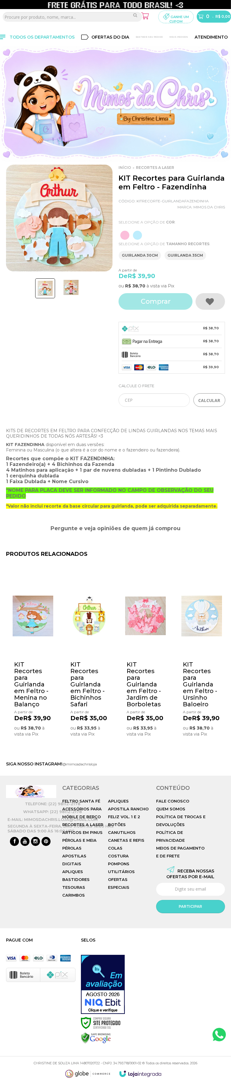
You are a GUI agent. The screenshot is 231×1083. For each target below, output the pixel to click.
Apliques (72, 871)
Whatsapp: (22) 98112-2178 (52, 811)
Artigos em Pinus (82, 832)
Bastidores (76, 879)
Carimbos (73, 895)
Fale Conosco (172, 801)
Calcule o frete (136, 385)
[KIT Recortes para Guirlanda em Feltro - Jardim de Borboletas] (145, 657)
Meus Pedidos (178, 37)
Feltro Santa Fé (81, 801)
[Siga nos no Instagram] (35, 842)
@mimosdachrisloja (79, 764)
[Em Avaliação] (103, 984)
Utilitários (121, 871)
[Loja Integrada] (140, 1074)
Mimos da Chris (209, 207)
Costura (118, 855)
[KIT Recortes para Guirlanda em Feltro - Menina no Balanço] (33, 657)
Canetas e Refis (126, 840)
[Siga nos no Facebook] (14, 842)
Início (125, 167)
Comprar (156, 301)
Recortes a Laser (155, 167)
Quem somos (170, 808)
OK (209, 400)
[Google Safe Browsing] (96, 1038)
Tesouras (73, 887)
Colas (115, 848)
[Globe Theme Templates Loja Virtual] (87, 1074)
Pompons (118, 863)
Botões (117, 824)
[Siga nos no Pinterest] (46, 842)
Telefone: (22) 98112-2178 (52, 803)
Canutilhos (122, 832)
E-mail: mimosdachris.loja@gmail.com (53, 819)
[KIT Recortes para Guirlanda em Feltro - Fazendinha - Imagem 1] (45, 288)
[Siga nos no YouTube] (24, 842)
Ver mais (34, 734)
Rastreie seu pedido (149, 37)
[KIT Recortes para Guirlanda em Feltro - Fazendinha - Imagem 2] (71, 287)
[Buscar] (135, 15)
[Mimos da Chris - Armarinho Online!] (31, 791)
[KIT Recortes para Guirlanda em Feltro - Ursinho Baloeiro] (201, 657)
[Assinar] (190, 906)
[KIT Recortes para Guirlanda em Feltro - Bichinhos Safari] (89, 657)
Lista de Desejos (210, 301)
